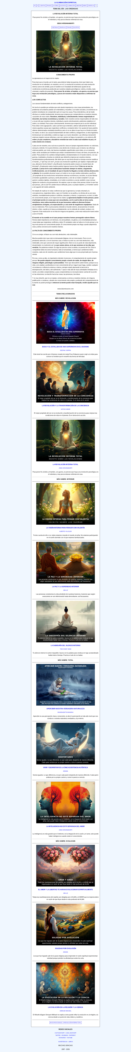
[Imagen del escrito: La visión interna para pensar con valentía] (65, 524)
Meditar (79, 5)
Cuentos (42, 5)
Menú (85, 5)
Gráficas (91, 5)
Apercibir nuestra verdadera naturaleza (66, 708)
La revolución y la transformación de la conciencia (65, 405)
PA (34, 5)
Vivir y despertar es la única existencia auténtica (65, 767)
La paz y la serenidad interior (65, 586)
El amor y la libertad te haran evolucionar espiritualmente (65, 889)
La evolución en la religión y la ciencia (65, 1007)
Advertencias (62, 1041)
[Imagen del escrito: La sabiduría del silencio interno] (65, 642)
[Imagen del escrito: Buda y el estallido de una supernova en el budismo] (65, 343)
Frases (49, 5)
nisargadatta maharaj (65, 712)
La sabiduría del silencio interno (65, 645)
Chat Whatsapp (59, 1033)
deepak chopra (65, 350)
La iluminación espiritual (65, 2)
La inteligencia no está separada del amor (65, 826)
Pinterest (72, 1035)
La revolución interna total (65, 464)
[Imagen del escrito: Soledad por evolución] (65, 945)
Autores (55, 5)
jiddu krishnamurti (65, 468)
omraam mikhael (65, 1011)
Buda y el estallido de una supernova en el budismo (65, 347)
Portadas (55, 27)
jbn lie (65, 590)
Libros (71, 1041)
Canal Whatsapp (71, 1033)
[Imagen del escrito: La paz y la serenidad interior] (65, 583)
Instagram (62, 1037)
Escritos (63, 5)
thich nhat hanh (65, 649)
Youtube (69, 1037)
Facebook (65, 1035)
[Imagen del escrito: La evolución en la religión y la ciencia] (65, 1003)
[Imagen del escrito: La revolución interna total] (65, 461)
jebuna (65, 771)
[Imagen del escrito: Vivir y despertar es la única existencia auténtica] (65, 764)
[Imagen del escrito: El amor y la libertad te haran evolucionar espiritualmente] (65, 886)
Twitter (57, 1035)
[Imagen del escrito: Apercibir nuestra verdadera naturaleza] (65, 705)
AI (37, 5)
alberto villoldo (65, 531)
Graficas (63, 27)
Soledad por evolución (65, 948)
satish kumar (65, 409)
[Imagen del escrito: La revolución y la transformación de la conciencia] (65, 402)
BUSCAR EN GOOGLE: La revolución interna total (65, 1022)
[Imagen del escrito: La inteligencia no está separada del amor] (65, 823)
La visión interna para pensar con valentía (65, 528)
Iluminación (71, 5)
